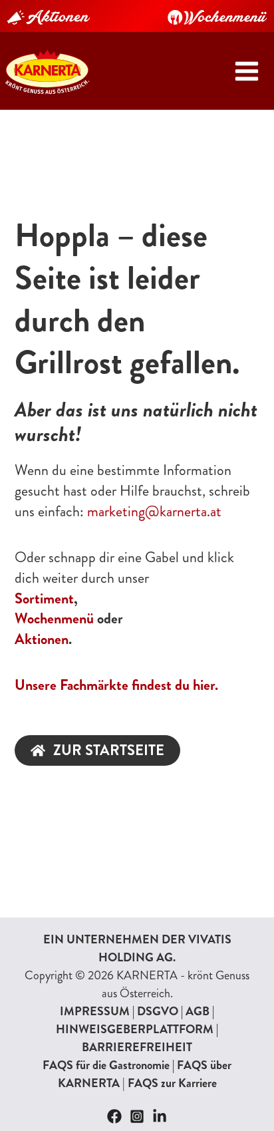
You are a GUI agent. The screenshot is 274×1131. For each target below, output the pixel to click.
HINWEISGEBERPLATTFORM (134, 1029)
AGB (197, 1011)
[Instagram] (137, 1116)
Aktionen (41, 639)
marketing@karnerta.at (154, 511)
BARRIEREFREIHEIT (137, 1047)
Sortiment (44, 598)
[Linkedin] (159, 1116)
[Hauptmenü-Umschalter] (246, 71)
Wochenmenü (54, 618)
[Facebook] (114, 1116)
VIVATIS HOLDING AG (164, 948)
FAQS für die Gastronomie (106, 1065)
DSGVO (157, 1011)
